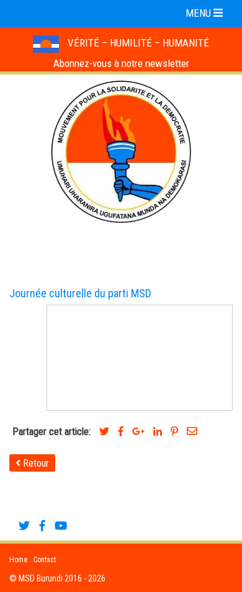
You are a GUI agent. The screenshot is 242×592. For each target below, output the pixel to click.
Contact (45, 559)
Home (18, 559)
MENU (199, 13)
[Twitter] (104, 431)
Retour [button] (34, 463)
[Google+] (138, 431)
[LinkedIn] (157, 431)
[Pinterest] (174, 431)
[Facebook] (120, 431)
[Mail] (192, 431)
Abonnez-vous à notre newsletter (121, 63)
